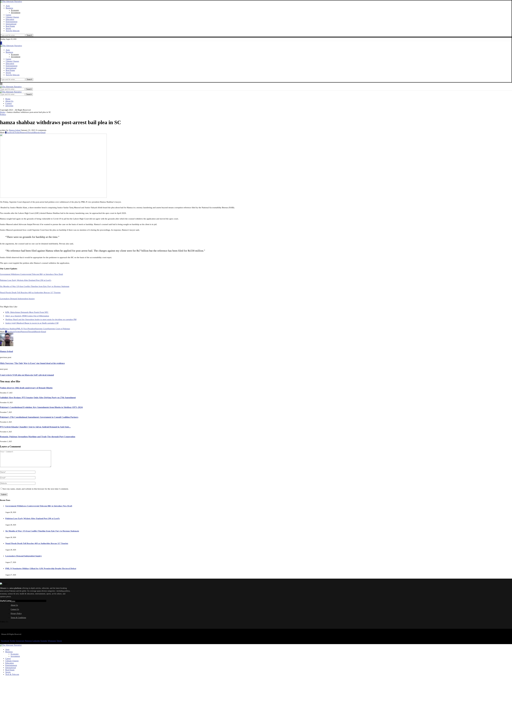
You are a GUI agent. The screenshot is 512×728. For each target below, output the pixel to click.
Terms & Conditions (18, 618)
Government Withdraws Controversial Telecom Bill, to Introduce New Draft (31, 274)
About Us (9, 101)
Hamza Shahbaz (10, 329)
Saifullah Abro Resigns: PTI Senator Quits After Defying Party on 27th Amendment (38, 397)
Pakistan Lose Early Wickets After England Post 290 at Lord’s (25, 280)
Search (29, 35)
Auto (8, 6)
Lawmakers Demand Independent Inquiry (17, 299)
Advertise (9, 106)
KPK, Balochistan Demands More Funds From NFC (26, 312)
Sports (8, 28)
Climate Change (12, 17)
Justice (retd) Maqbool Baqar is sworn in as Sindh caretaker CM (31, 323)
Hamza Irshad (15, 130)
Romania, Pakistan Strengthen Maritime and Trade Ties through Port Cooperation (37, 436)
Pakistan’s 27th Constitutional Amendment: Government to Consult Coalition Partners (39, 417)
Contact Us (15, 609)
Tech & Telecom (12, 31)
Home (7, 99)
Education (10, 19)
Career (8, 15)
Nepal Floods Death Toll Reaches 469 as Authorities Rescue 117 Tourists (30, 292)
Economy (15, 10)
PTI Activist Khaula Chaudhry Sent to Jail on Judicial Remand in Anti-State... (35, 427)
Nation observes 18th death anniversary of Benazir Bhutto (26, 388)
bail (1, 329)
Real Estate (10, 26)
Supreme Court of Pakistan (59, 329)
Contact (8, 103)
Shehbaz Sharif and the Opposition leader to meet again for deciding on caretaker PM (40, 319)
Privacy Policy (16, 613)
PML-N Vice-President (26, 329)
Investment (15, 12)
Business (9, 8)
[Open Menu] (1, 43)
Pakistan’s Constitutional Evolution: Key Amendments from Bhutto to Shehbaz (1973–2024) (41, 407)
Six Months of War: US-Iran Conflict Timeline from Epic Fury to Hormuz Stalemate (34, 286)
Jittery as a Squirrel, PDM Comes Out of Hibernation (27, 316)
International (11, 24)
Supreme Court (41, 329)
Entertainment (11, 22)
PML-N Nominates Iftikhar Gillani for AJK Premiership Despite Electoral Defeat (40, 568)
